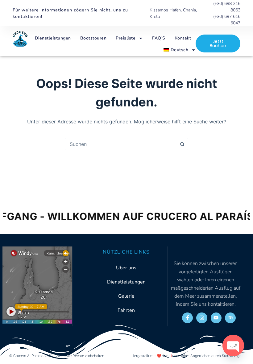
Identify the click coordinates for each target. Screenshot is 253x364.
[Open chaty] (233, 345)
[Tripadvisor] (230, 317)
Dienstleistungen (53, 38)
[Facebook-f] (187, 317)
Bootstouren (93, 38)
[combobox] (120, 144)
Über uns (126, 267)
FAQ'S (158, 38)
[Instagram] (201, 317)
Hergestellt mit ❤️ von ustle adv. (159, 356)
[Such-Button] (182, 144)
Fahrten (126, 310)
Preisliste (125, 38)
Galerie (126, 296)
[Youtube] (216, 317)
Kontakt (183, 38)
